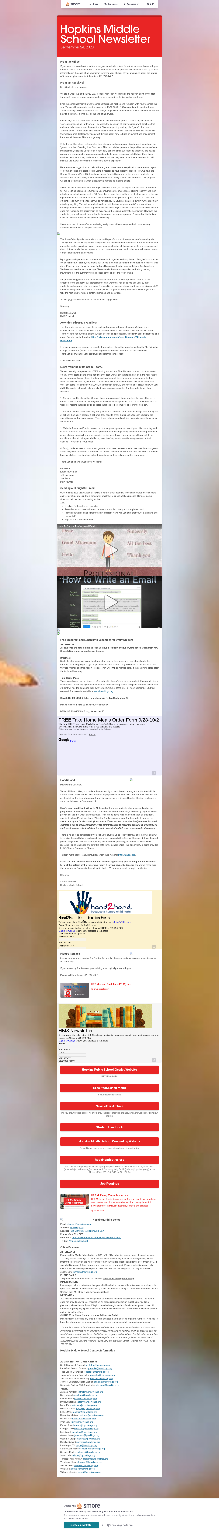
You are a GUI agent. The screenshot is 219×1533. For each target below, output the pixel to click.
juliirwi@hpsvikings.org (82, 1422)
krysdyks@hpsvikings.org (88, 1408)
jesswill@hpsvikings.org (89, 1472)
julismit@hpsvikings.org (83, 1455)
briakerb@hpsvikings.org (85, 1425)
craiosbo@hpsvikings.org (87, 1438)
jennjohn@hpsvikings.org (106, 1381)
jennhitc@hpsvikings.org (85, 1272)
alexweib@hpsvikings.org (86, 1465)
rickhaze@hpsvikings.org (84, 1418)
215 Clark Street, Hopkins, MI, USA (87, 1231)
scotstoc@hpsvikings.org (98, 1365)
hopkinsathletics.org (109, 1159)
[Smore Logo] (73, 4)
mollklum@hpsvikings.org (86, 1428)
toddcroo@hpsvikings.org (96, 1371)
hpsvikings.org (77, 1227)
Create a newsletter (81, 1525)
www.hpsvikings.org (103, 691)
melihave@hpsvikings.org (91, 1415)
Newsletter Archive (109, 1106)
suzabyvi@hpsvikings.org (88, 1402)
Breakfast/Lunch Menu (109, 1088)
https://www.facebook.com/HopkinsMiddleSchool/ (96, 1237)
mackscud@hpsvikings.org (88, 1452)
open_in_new (153, 773)
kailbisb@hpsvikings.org (85, 1398)
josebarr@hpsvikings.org (86, 1395)
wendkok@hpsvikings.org (84, 1432)
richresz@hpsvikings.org (88, 1442)
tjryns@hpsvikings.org (86, 1445)
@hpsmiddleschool (78, 1241)
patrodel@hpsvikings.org (100, 1368)
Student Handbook (109, 1127)
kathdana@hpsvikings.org (84, 1405)
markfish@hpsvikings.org (85, 1412)
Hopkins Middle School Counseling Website (109, 1141)
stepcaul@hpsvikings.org (79, 1224)
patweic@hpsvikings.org (83, 1468)
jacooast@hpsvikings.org (86, 1435)
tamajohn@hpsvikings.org (102, 1375)
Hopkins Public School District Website (109, 1069)
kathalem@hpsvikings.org (90, 1392)
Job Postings (109, 1183)
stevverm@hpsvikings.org (89, 1462)
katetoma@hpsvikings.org (95, 1458)
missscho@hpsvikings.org (92, 1448)
